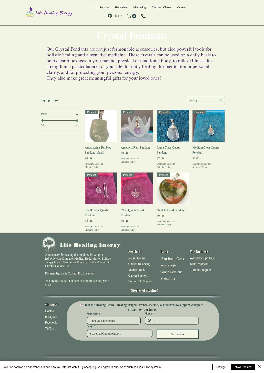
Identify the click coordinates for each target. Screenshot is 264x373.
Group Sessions (171, 271)
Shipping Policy (92, 166)
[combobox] (205, 100)
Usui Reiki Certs (172, 258)
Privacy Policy (152, 367)
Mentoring (167, 278)
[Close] (259, 367)
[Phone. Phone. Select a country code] (151, 320)
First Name (94, 313)
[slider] (42, 120)
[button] (132, 16)
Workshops (168, 265)
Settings (221, 367)
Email (91, 326)
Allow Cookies (242, 367)
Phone (149, 313)
